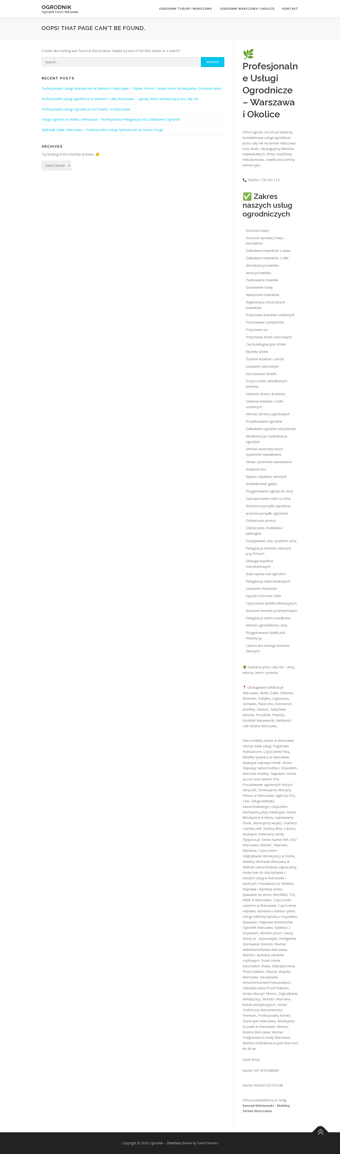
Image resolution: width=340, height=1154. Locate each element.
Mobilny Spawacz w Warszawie (266, 757)
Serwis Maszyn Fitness (259, 993)
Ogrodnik (56, 7)
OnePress (174, 1143)
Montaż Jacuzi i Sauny (276, 933)
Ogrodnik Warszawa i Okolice (247, 8)
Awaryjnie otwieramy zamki (263, 834)
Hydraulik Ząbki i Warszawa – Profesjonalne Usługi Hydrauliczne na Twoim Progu (102, 130)
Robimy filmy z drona (279, 828)
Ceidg (282, 1100)
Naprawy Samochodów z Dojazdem (270, 768)
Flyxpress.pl (251, 839)
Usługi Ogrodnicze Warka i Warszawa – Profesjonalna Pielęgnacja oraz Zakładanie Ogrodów (111, 119)
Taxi (246, 801)
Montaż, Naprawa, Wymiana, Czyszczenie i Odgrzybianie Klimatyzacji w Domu (269, 850)
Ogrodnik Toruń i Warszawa (185, 8)
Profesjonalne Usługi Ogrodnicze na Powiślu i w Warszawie (86, 109)
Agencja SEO (285, 795)
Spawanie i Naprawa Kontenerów (268, 922)
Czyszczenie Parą (276, 751)
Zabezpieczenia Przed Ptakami (265, 988)
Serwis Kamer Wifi (275, 839)
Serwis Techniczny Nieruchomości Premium (265, 1010)
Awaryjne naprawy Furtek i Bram (267, 762)
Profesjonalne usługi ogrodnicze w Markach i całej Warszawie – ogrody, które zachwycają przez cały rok (120, 99)
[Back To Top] (320, 1132)
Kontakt (290, 8)
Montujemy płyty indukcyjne (264, 812)
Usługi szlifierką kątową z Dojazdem (270, 916)
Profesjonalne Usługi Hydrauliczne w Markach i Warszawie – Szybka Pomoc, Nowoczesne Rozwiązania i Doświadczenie (131, 88)
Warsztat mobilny (256, 773)
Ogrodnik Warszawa (258, 927)
